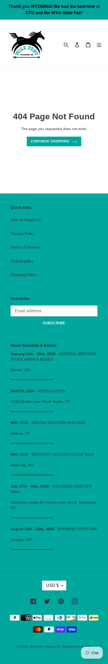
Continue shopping (50, 141)
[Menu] (99, 44)
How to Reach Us (25, 219)
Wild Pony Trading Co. (45, 647)
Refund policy (22, 261)
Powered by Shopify (76, 647)
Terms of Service (25, 247)
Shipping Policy (23, 274)
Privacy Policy (22, 233)
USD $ (52, 585)
